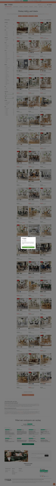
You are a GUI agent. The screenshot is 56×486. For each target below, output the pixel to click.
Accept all (28, 247)
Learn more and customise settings (28, 245)
